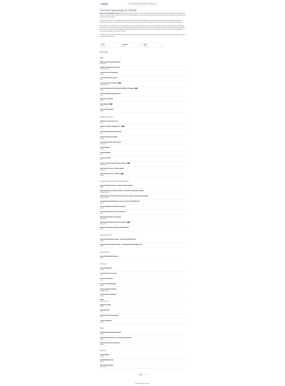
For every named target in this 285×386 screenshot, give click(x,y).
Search (102, 44)
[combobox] (122, 46)
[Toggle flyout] (140, 45)
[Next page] (147, 374)
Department (125, 44)
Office (145, 44)
